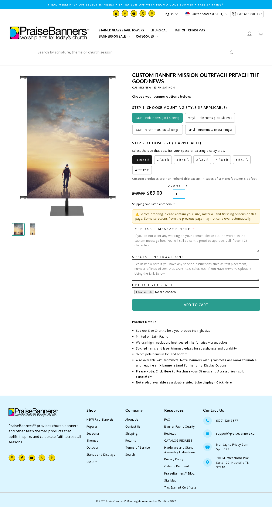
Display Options (215, 365)
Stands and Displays (100, 454)
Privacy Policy (173, 459)
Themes (92, 440)
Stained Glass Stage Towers (121, 30)
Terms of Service (137, 447)
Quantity (177, 185)
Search (130, 454)
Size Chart (155, 331)
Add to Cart (196, 304)
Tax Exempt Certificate (180, 487)
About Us (131, 419)
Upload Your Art (152, 285)
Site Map (170, 480)
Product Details (144, 322)
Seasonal (93, 433)
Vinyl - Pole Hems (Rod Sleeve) (210, 118)
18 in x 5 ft (142, 160)
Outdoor (92, 447)
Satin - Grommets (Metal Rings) (158, 130)
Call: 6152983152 (249, 14)
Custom (92, 462)
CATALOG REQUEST (178, 440)
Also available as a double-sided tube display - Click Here (188, 382)
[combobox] (136, 52)
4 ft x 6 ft (222, 160)
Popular (92, 426)
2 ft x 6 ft (163, 160)
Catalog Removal (176, 466)
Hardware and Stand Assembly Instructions (179, 449)
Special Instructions (158, 257)
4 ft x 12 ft (142, 170)
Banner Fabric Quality (179, 426)
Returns (130, 440)
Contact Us (133, 426)
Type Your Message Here (161, 229)
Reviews (170, 433)
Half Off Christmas (189, 30)
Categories (145, 36)
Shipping (131, 433)
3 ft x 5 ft (183, 160)
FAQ (167, 419)
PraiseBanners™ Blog (179, 473)
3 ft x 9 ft (202, 160)
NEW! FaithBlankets (100, 419)
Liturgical (158, 30)
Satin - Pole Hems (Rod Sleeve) (157, 118)
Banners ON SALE (112, 36)
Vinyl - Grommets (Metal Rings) (210, 130)
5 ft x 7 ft (242, 160)
